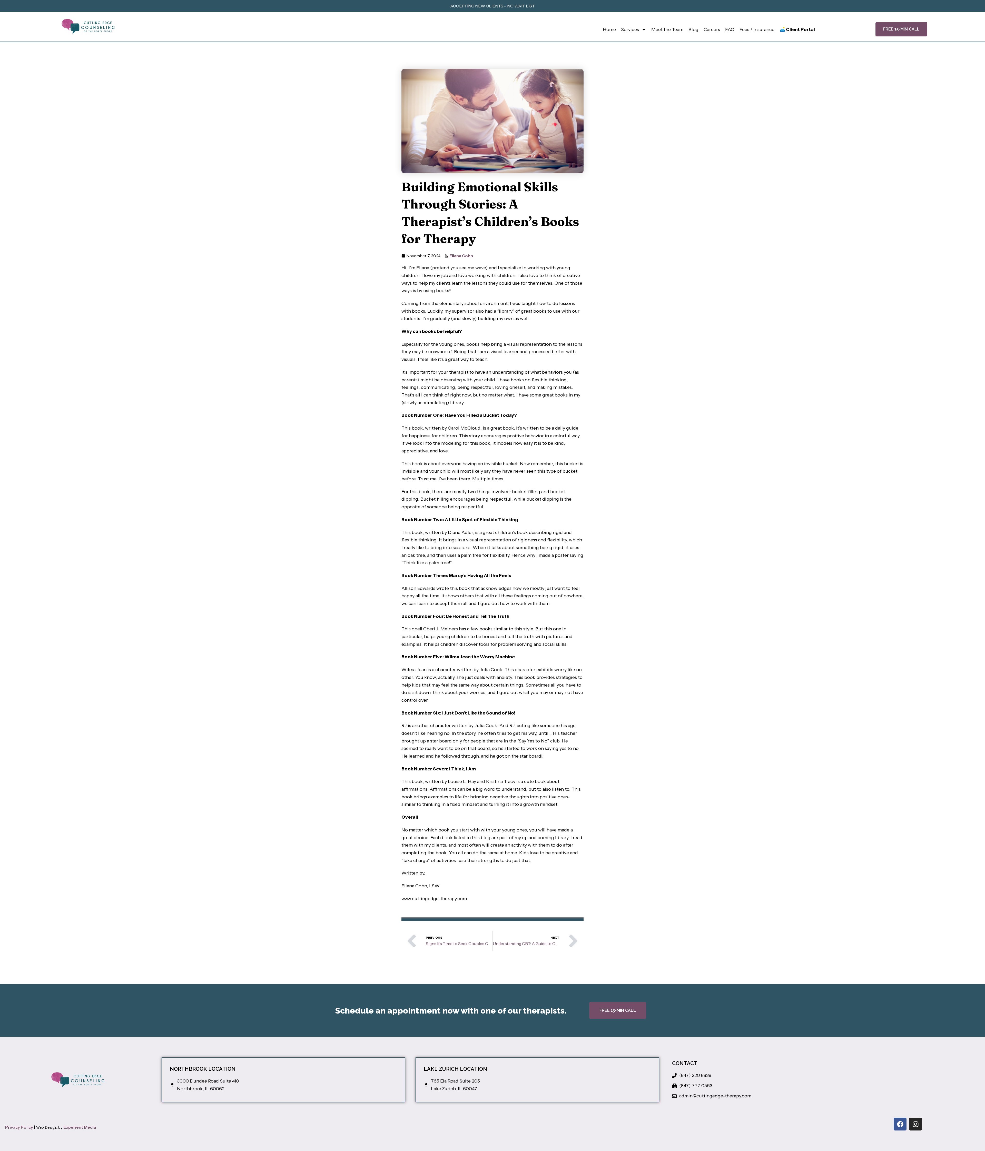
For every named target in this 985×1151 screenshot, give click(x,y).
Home (609, 29)
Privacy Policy (19, 1127)
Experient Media (79, 1127)
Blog (693, 29)
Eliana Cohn (461, 255)
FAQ (729, 29)
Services (630, 29)
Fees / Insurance (757, 29)
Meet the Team (667, 29)
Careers (712, 29)
